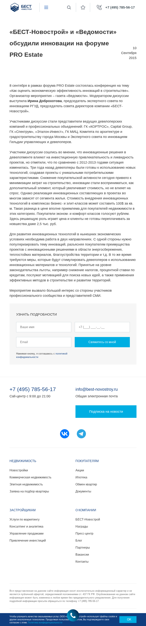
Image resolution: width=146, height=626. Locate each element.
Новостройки (19, 470)
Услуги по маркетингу (25, 519)
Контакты (82, 561)
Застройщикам (23, 510)
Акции (79, 470)
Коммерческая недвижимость (30, 477)
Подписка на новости (106, 411)
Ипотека (81, 477)
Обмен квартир (86, 484)
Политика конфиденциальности (45, 622)
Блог (78, 540)
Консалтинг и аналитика (26, 526)
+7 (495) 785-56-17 (33, 389)
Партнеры (82, 547)
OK (129, 619)
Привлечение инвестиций (28, 540)
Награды (81, 526)
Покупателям (87, 461)
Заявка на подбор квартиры (29, 491)
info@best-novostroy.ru (96, 389)
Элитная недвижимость (26, 484)
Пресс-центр (84, 533)
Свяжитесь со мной (102, 342)
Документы (83, 491)
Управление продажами (27, 533)
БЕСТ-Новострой (87, 519)
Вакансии (82, 554)
